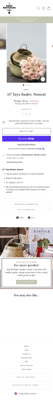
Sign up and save (26, 377)
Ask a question (26, 209)
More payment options (26, 144)
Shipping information (26, 204)
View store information (14, 162)
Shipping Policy (26, 358)
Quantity (26, 109)
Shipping (18, 104)
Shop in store (26, 282)
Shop (26, 350)
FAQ (26, 361)
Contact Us (26, 354)
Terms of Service (26, 365)
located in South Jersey (25, 385)
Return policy (26, 369)
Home (26, 90)
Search (26, 346)
